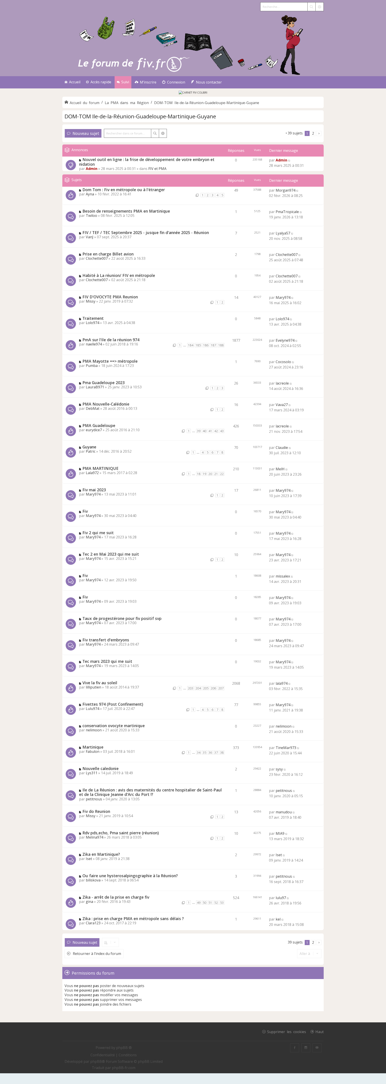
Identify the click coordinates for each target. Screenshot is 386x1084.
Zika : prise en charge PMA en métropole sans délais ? (133, 918)
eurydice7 (94, 429)
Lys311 (91, 772)
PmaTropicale (287, 211)
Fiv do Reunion (96, 811)
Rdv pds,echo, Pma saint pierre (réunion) (120, 832)
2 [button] (313, 133)
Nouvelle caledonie (100, 768)
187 (213, 345)
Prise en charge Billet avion (108, 254)
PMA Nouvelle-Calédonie (105, 404)
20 (210, 474)
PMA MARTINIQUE (100, 468)
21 (216, 474)
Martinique (92, 747)
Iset (89, 858)
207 (221, 688)
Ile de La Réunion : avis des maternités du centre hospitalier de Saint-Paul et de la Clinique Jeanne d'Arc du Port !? (150, 792)
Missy (90, 301)
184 (190, 345)
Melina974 (94, 837)
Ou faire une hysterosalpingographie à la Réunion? (130, 875)
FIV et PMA (157, 168)
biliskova (93, 880)
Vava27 (282, 404)
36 (210, 752)
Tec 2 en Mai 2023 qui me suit (110, 554)
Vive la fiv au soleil (99, 682)
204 (198, 688)
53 (222, 902)
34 (198, 752)
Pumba (92, 365)
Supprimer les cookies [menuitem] (286, 1031)
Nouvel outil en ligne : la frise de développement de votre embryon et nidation (146, 162)
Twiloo (91, 215)
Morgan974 (285, 190)
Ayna (90, 194)
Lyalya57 (283, 233)
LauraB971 (95, 387)
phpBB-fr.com (123, 1067)
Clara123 (93, 923)
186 (205, 345)
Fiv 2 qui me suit (98, 532)
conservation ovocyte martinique (113, 725)
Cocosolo (283, 361)
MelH (280, 469)
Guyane (89, 447)
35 (204, 752)
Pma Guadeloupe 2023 (103, 382)
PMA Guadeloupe (98, 425)
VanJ (89, 236)
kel (278, 919)
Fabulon (92, 751)
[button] (318, 133)
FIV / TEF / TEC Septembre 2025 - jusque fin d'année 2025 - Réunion (145, 232)
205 (205, 688)
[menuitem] (145, 82)
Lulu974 (92, 708)
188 (221, 345)
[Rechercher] (311, 6)
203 (190, 688)
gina (89, 901)
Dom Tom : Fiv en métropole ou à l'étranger (123, 189)
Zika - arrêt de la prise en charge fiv (115, 897)
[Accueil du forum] (193, 43)
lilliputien (93, 687)
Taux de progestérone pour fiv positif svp (122, 618)
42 (216, 431)
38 (222, 752)
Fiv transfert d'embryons (105, 639)
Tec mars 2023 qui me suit (107, 661)
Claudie (282, 447)
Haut (319, 1031)
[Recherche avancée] (319, 6)
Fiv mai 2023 (94, 489)
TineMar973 (286, 747)
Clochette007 (97, 258)
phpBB (96, 1061)
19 (204, 474)
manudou (284, 812)
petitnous (94, 799)
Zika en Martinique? (101, 854)
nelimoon (94, 730)
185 (198, 345)
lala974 (281, 683)
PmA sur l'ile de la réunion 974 (110, 339)
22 (222, 474)
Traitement (93, 318)
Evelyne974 (285, 340)
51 (210, 902)
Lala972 (92, 472)
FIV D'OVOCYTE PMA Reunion (110, 296)
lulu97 (281, 897)
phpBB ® (124, 1047)
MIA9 (280, 833)
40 (204, 431)
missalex (283, 576)
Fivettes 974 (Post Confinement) (112, 704)
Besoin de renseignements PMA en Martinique (126, 211)
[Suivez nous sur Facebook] (294, 1047)
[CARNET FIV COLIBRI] (193, 92)
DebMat (92, 408)
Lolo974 (92, 322)
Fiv (85, 511)
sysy (279, 769)
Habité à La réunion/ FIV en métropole (118, 275)
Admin (91, 168)
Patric (90, 451)
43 (222, 431)
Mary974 (283, 297)
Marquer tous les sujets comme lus (255, 133)
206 (213, 688)
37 (216, 752)
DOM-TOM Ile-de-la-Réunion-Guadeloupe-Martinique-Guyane (140, 116)
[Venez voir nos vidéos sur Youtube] (317, 1047)
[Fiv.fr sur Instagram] (305, 1047)
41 (210, 431)
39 (198, 431)
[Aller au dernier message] (289, 160)
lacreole (282, 383)
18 (198, 474)
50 (204, 902)
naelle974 (94, 344)
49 (198, 902)
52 (216, 902)
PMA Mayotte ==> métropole (110, 361)
